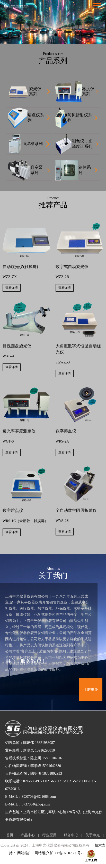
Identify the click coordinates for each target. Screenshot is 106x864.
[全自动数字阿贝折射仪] (79, 468)
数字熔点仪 (66, 431)
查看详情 (11, 288)
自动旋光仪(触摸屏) (20, 266)
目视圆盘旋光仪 (17, 346)
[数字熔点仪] (79, 389)
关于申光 (92, 835)
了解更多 (91, 689)
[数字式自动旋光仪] (79, 225)
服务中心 (71, 835)
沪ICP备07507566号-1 (67, 853)
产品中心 (28, 835)
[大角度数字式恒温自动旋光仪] (79, 304)
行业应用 (49, 835)
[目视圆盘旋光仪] (26, 304)
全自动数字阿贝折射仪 (76, 510)
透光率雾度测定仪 (19, 431)
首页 (9, 835)
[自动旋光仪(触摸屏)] (26, 225)
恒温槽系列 (32, 143)
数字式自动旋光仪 (72, 266)
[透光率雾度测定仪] (26, 389)
